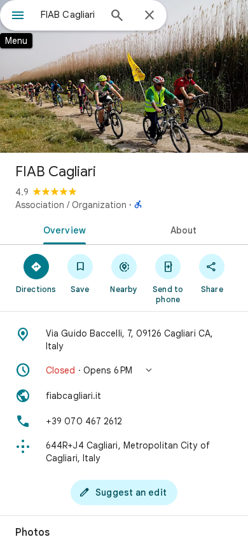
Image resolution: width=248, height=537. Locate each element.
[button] (124, 370)
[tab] (62, 229)
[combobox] (70, 14)
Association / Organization (71, 205)
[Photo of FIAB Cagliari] (124, 76)
